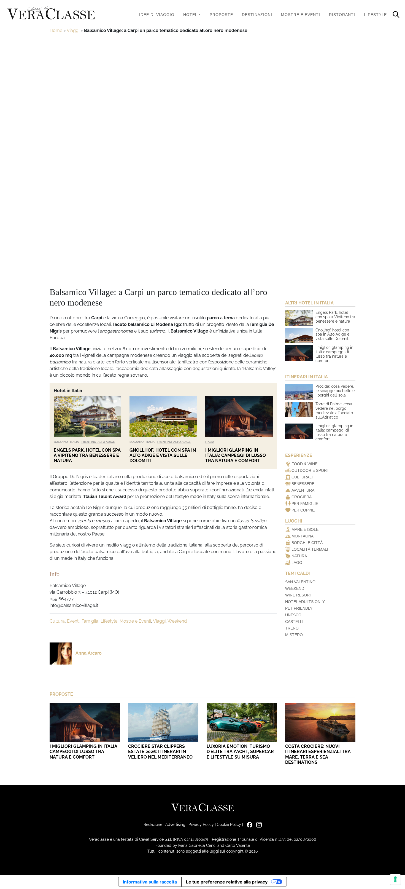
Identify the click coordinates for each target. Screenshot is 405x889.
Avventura (302, 490)
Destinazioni (257, 14)
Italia (74, 442)
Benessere (302, 483)
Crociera (301, 497)
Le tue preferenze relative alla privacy (227, 882)
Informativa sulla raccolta (150, 882)
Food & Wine (304, 464)
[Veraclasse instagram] (257, 824)
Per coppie (303, 510)
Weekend (177, 621)
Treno (292, 628)
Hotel (190, 14)
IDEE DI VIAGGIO (156, 14)
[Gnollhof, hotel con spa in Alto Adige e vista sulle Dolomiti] (163, 416)
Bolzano (61, 442)
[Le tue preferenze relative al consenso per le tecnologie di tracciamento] (395, 879)
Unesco (293, 615)
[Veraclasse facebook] (248, 824)
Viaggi (73, 30)
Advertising (175, 824)
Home (56, 30)
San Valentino (300, 582)
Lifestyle (375, 14)
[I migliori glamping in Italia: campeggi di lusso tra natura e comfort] (239, 416)
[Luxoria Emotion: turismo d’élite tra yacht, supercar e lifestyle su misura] (242, 722)
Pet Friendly (298, 608)
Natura (299, 556)
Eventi (73, 621)
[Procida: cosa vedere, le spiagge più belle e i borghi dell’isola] (299, 392)
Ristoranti (342, 14)
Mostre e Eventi (300, 14)
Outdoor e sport (310, 470)
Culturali (302, 477)
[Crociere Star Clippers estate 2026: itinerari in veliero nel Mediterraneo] (163, 722)
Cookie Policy (229, 824)
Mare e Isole (304, 529)
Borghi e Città (307, 542)
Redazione (153, 824)
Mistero (294, 635)
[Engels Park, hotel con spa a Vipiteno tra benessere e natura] (87, 416)
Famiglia (90, 621)
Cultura (57, 621)
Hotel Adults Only (305, 601)
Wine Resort (298, 595)
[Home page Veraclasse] (51, 13)
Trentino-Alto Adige (98, 442)
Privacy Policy (201, 824)
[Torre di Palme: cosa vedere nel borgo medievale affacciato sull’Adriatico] (299, 409)
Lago (296, 562)
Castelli (294, 621)
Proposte (221, 14)
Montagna (302, 536)
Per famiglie (304, 503)
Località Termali (309, 549)
